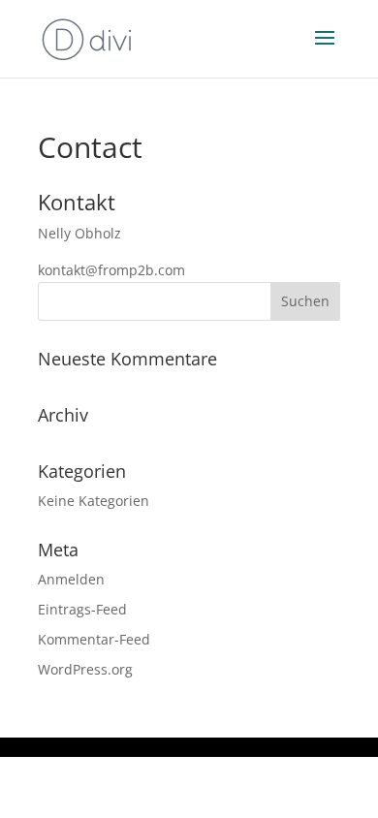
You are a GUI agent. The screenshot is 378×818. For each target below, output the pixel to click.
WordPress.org (85, 669)
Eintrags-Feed (82, 609)
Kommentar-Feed (94, 639)
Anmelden (71, 579)
